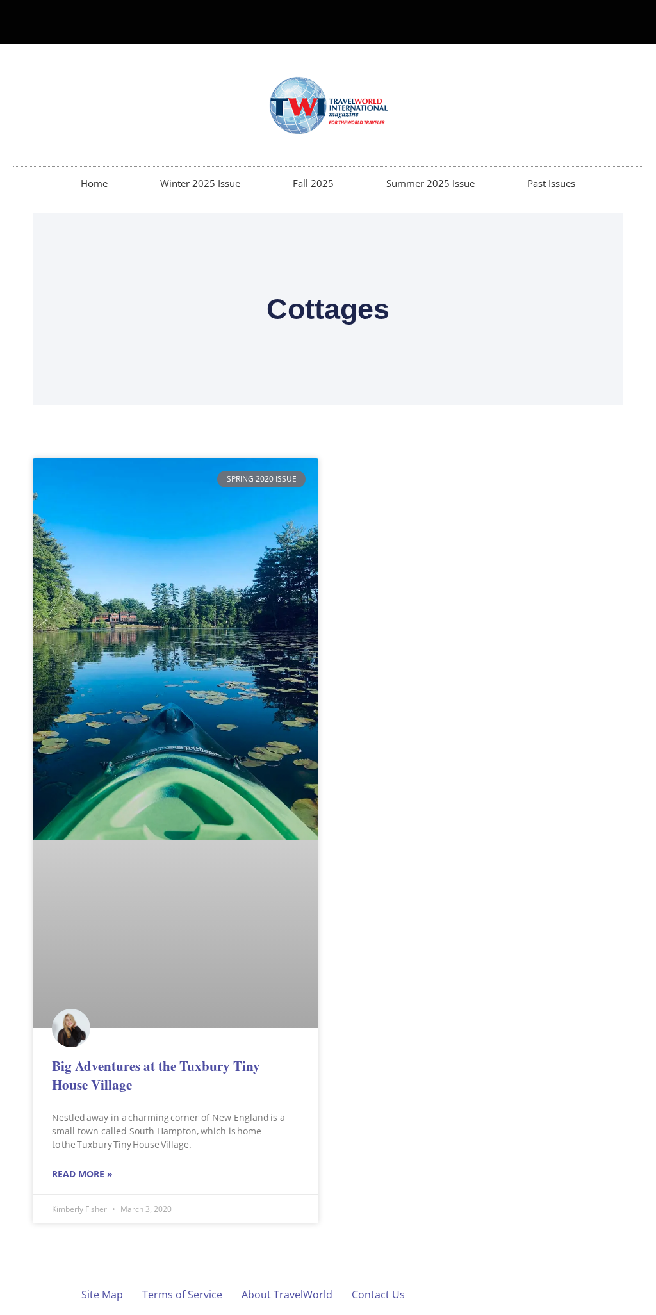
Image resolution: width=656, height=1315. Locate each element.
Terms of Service (182, 1294)
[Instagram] (628, 22)
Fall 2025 (313, 183)
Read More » (82, 1174)
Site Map (102, 1294)
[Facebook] (607, 22)
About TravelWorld (287, 1294)
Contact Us (378, 1294)
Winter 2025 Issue (200, 183)
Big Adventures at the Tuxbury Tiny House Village (156, 1075)
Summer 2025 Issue (430, 183)
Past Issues (551, 183)
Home (94, 183)
